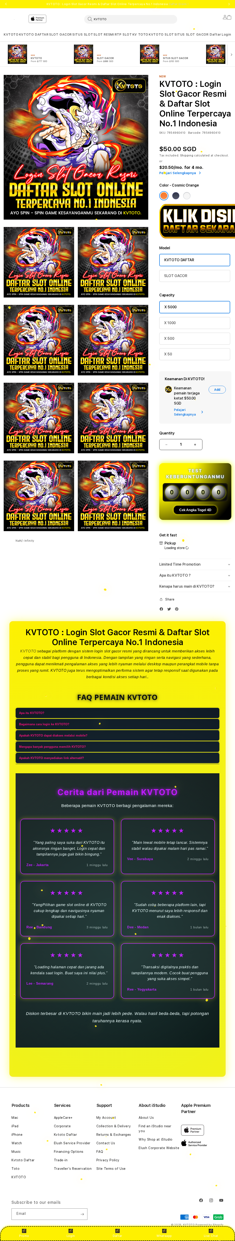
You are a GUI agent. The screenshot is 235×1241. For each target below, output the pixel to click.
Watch (16, 1143)
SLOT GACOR (60, 34)
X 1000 (170, 323)
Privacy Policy (108, 1160)
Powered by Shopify (210, 1224)
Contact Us (105, 1143)
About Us (146, 1117)
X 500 (169, 338)
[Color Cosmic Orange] (163, 195)
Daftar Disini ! (178, 4)
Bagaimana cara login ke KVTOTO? (44, 724)
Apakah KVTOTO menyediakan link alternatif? (51, 758)
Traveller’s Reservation (73, 1168)
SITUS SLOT (82, 34)
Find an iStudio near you (155, 1128)
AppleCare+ (63, 1117)
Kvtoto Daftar (23, 1160)
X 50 (168, 354)
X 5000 (170, 307)
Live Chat (211, 1236)
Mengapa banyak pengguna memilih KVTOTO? (52, 746)
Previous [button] (6, 4)
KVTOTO (11, 34)
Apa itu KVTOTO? (31, 713)
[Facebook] (162, 610)
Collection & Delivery (113, 1126)
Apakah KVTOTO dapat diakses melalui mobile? (53, 735)
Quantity (166, 433)
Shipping (186, 155)
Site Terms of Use (111, 1168)
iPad (14, 1126)
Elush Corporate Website (159, 1148)
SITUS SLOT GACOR (191, 34)
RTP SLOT (123, 34)
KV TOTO (140, 34)
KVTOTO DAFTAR (34, 34)
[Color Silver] (186, 195)
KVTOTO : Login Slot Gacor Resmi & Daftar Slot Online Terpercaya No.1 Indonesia (117, 4)
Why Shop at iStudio (155, 1139)
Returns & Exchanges (113, 1134)
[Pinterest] (178, 610)
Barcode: (194, 132)
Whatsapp (164, 1236)
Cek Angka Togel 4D (195, 510)
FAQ (99, 1151)
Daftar (117, 1236)
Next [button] (229, 4)
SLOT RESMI (103, 34)
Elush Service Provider (72, 1143)
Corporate (62, 1126)
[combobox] (130, 19)
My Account (106, 1117)
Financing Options (69, 1151)
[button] (11, 35)
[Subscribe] (82, 1214)
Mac (14, 1117)
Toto (15, 1168)
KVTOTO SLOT (161, 34)
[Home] (14, 19)
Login (71, 1236)
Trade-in (61, 1160)
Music (16, 1151)
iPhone (17, 1134)
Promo (24, 1236)
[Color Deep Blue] (175, 195)
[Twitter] (170, 610)
